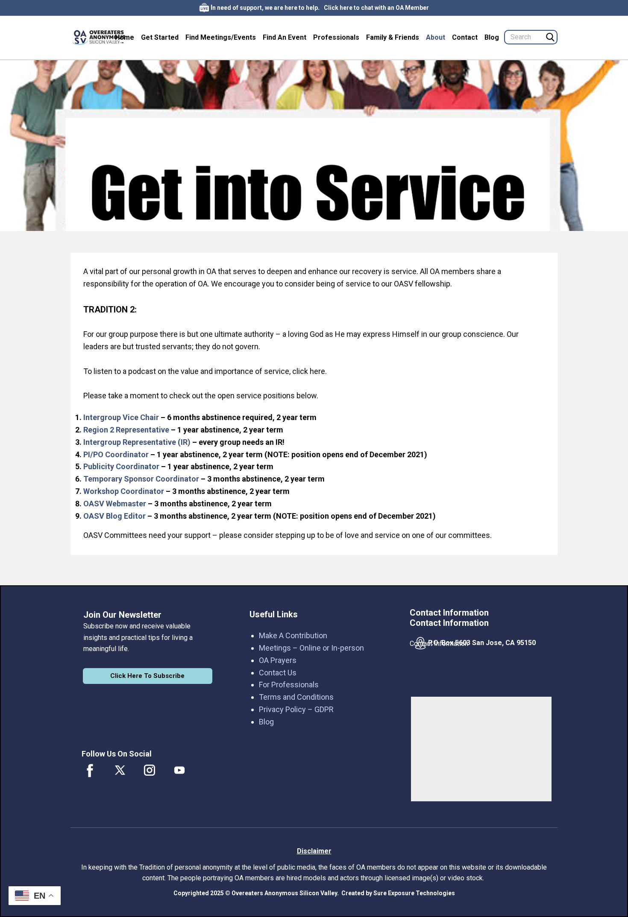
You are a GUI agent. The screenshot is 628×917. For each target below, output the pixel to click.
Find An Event (284, 37)
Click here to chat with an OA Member (376, 7)
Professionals (336, 37)
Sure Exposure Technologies (414, 893)
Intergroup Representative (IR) (137, 442)
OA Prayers (277, 660)
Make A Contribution (293, 635)
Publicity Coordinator (121, 466)
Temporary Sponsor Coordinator (141, 478)
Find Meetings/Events (220, 37)
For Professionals (289, 684)
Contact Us (277, 672)
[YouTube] (179, 770)
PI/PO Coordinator (116, 454)
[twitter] (120, 770)
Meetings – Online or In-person (311, 647)
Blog (491, 37)
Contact (465, 37)
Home (124, 37)
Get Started (160, 37)
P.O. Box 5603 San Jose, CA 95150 (482, 643)
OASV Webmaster (114, 503)
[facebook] (90, 770)
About (435, 37)
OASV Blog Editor (114, 515)
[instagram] (149, 770)
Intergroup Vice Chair (121, 417)
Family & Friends (392, 37)
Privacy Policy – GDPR (296, 709)
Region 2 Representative (126, 429)
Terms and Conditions (296, 696)
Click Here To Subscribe (147, 676)
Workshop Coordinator (123, 491)
